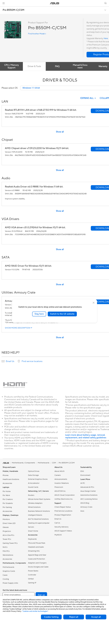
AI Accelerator (33, 483)
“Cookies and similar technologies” (35, 611)
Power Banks (33, 571)
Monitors (6, 519)
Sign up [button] (41, 595)
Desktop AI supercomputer (38, 523)
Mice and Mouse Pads (36, 543)
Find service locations (32, 361)
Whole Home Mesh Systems (39, 499)
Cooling (6, 579)
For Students (8, 503)
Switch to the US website (62, 314)
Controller (32, 575)
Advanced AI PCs (87, 487)
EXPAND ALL (87, 98)
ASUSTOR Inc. (60, 491)
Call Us (57, 523)
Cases (5, 575)
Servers (31, 527)
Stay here (39, 314)
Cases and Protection (36, 559)
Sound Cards (33, 487)
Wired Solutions (34, 507)
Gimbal (31, 579)
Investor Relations (61, 483)
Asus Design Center (88, 491)
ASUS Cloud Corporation (64, 495)
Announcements (60, 479)
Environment (85, 475)
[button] (3, 3)
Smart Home (33, 531)
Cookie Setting (51, 617)
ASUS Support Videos (63, 531)
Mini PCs (6, 551)
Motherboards (8, 567)
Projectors (7, 531)
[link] (54, 3)
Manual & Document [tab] (80, 66)
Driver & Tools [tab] (34, 66)
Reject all (73, 617)
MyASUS (58, 535)
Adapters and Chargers (37, 563)
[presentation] (3, 361)
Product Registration (62, 515)
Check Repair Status (62, 507)
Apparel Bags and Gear (37, 555)
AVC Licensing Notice (88, 499)
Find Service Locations (63, 511)
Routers (31, 495)
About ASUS (59, 471)
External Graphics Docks (38, 479)
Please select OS (10, 88)
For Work (6, 495)
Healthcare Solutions (11, 479)
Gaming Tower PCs (10, 543)
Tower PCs (7, 539)
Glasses (6, 527)
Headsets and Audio (36, 547)
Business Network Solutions (39, 511)
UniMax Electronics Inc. (63, 499)
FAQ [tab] (57, 66)
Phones (6, 475)
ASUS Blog (84, 503)
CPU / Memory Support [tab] (11, 66)
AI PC (82, 483)
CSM (54, 463)
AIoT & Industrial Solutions (38, 519)
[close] (94, 303)
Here (106, 38)
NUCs (5, 547)
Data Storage (33, 475)
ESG (82, 471)
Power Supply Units (10, 583)
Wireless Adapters (35, 503)
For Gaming (7, 507)
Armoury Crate (86, 507)
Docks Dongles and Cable (38, 567)
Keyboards (32, 539)
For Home (7, 491)
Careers (57, 475)
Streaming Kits (34, 551)
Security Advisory (61, 527)
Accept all (96, 617)
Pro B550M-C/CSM (13, 10)
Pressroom (58, 487)
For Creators (8, 499)
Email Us (10, 361)
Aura (82, 511)
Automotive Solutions (88, 495)
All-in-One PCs (8, 535)
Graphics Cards (9, 571)
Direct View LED (9, 523)
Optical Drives (33, 471)
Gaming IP (32, 583)
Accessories (7, 483)
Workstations (8, 555)
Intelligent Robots (35, 515)
